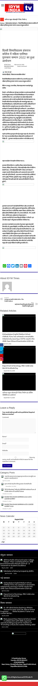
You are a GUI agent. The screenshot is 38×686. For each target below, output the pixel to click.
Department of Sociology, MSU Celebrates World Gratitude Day (17, 367)
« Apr (3, 542)
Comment (5, 417)
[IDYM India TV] (19, 7)
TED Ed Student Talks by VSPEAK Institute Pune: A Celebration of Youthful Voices (20, 490)
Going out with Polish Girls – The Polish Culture (14, 299)
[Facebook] (17, 674)
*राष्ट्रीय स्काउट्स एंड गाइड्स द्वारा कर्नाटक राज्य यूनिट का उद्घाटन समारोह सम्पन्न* (20, 477)
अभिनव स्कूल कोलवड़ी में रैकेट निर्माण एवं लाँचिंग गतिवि (20, 19)
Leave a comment (22, 66)
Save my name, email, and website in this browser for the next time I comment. (18, 459)
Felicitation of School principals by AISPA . (19, 571)
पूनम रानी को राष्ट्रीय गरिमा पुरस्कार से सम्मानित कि (18, 484)
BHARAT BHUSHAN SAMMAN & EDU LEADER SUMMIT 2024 (18, 505)
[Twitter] (19, 674)
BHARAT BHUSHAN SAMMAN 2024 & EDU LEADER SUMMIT (18, 498)
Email (4, 444)
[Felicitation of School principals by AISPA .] (1, 571)
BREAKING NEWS (11, 23)
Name (4, 437)
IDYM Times (7, 65)
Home (2, 23)
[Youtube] (21, 674)
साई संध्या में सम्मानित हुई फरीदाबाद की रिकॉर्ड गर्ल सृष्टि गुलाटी (24, 304)
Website (5, 451)
